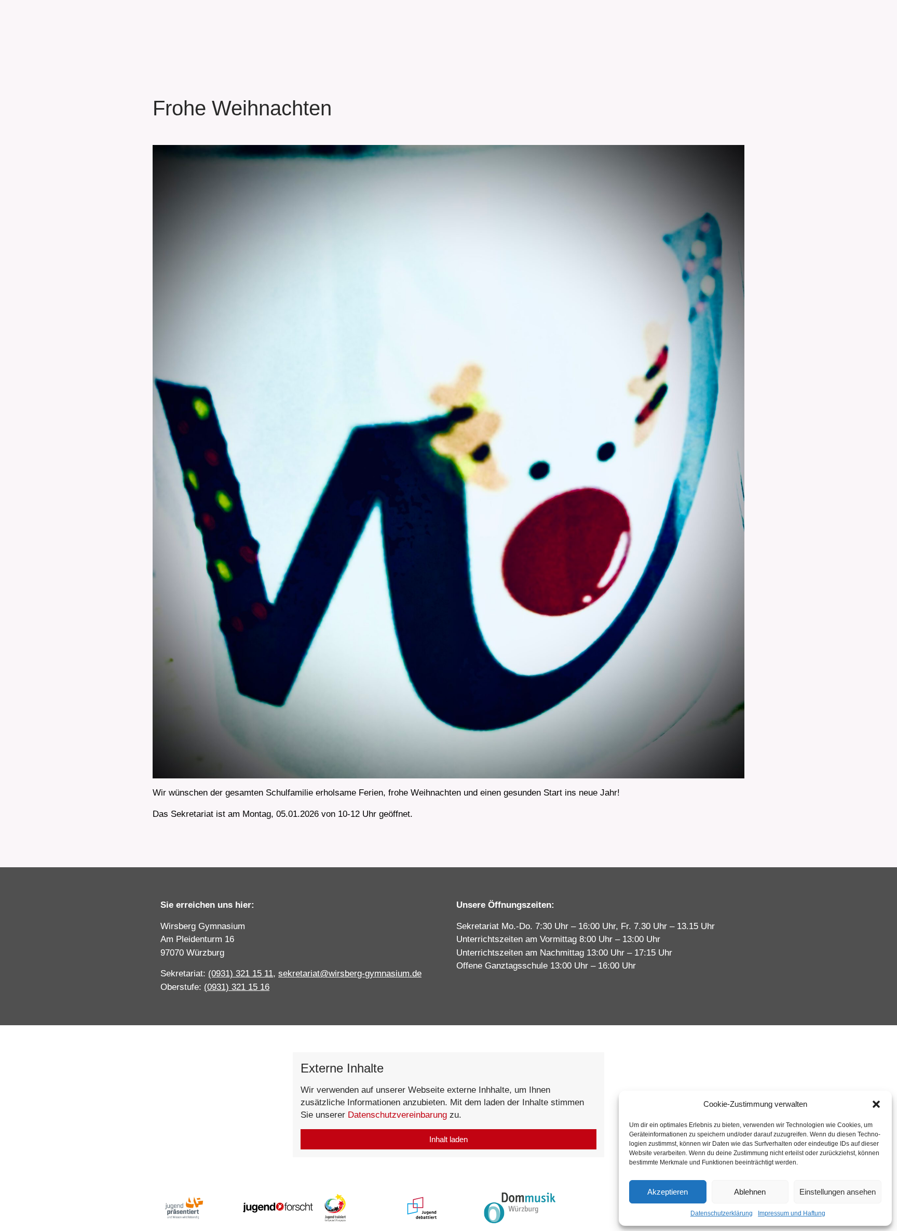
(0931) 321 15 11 (240, 973)
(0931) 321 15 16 (236, 987)
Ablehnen (750, 1191)
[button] (876, 1104)
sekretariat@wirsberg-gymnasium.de (350, 973)
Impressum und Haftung (791, 1213)
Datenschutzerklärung (721, 1213)
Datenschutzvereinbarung (397, 1115)
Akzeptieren (667, 1191)
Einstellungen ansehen (837, 1191)
